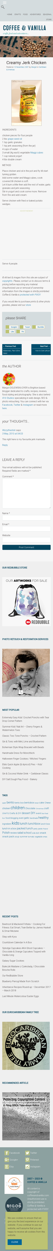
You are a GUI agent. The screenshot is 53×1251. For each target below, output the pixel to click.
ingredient (6, 824)
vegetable (38, 837)
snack (43, 832)
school (27, 832)
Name (6, 513)
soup (17, 836)
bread (37, 803)
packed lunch (25, 828)
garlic (26, 818)
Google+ (13, 1159)
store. (28, 305)
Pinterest (34, 1159)
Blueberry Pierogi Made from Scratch (20, 981)
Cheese (48, 803)
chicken (6, 808)
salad (20, 832)
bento (10, 802)
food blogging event (14, 818)
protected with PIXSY (30, 294)
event (38, 813)
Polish (6, 832)
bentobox (29, 802)
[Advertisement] (26, 236)
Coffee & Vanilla (24, 28)
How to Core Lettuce (42, 348)
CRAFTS (17, 14)
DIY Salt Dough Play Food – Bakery (19, 779)
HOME (9, 14)
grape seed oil (15, 139)
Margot (34, 67)
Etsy (11, 1166)
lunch (23, 823)
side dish (35, 833)
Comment (8, 476)
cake (41, 802)
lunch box (45, 824)
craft (46, 808)
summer (23, 836)
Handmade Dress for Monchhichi (18, 753)
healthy (43, 817)
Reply (5, 445)
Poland (45, 829)
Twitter (17, 405)
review (13, 832)
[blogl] (14, 1184)
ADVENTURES (35, 14)
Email (5, 524)
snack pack (8, 836)
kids (15, 823)
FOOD (25, 14)
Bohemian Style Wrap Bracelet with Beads (23, 747)
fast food (45, 813)
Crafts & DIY (15, 813)
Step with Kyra (9, 936)
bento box (19, 803)
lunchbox (34, 823)
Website (6, 535)
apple (4, 803)
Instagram (28, 405)
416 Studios (8, 398)
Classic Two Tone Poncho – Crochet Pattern (24, 735)
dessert (26, 813)
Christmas (40, 809)
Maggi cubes (36, 152)
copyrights (7, 281)
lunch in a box (9, 828)
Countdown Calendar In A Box (17, 942)
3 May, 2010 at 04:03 (12, 433)
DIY (33, 813)
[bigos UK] (14, 1205)
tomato (31, 836)
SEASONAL (47, 14)
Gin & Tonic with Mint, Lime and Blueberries (23, 741)
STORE (49, 20)
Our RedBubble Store (12, 975)
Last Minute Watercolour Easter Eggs (20, 996)
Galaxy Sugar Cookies (13, 960)
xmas (45, 837)
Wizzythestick (9, 430)
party (35, 829)
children (18, 807)
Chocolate (30, 808)
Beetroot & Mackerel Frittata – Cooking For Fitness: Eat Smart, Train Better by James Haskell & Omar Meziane (26, 927)
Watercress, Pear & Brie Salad (11, 349)
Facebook (7, 405)
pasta (40, 829)
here (4, 408)
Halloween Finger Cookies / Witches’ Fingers (24, 758)
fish (3, 818)
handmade (34, 818)
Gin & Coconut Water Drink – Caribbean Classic (25, 773)
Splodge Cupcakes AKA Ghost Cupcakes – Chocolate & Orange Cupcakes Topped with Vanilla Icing (24, 951)
